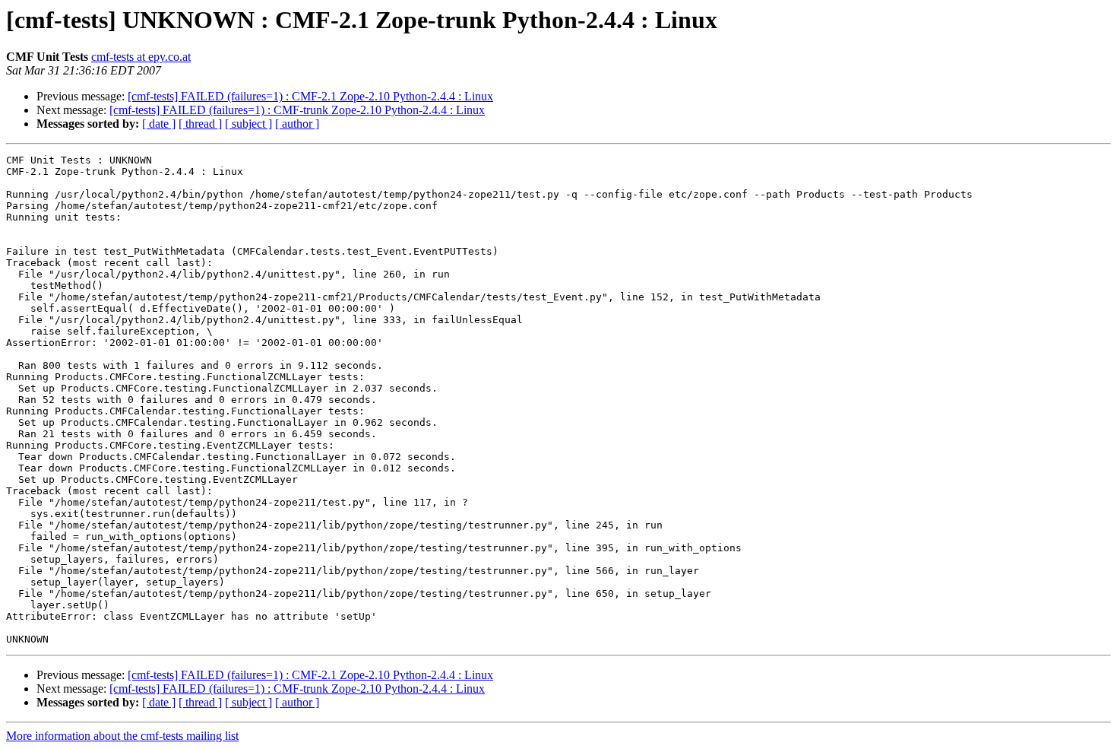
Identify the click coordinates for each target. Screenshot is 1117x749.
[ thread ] (200, 123)
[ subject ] (248, 123)
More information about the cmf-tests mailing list (122, 735)
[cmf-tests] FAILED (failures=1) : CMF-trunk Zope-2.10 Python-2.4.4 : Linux (297, 109)
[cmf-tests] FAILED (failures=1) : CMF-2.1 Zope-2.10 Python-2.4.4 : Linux (310, 96)
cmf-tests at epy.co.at (141, 56)
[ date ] (159, 123)
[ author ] (297, 123)
